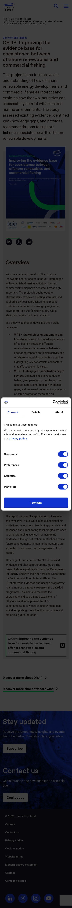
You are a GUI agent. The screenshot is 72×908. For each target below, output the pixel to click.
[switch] (63, 465)
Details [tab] (36, 412)
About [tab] (59, 412)
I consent (36, 502)
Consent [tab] (13, 412)
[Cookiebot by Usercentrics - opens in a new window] (52, 402)
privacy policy (18, 438)
